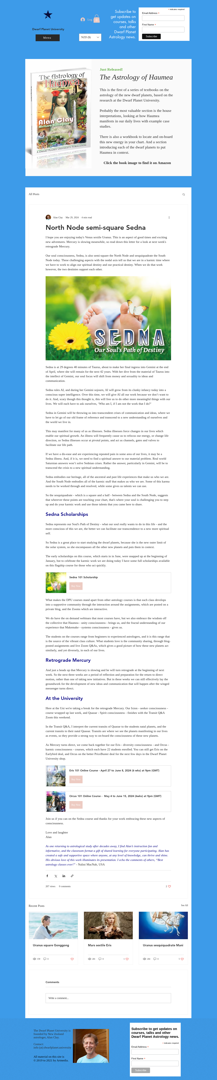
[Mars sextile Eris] (108, 925)
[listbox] (90, 37)
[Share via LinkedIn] (63, 875)
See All (184, 905)
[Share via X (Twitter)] (55, 875)
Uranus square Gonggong (51, 945)
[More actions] (169, 217)
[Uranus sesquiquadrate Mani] (163, 925)
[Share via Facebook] (47, 875)
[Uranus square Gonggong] (53, 925)
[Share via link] (72, 875)
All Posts (34, 194)
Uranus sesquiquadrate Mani (163, 945)
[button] (48, 37)
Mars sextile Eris (99, 945)
